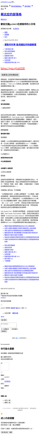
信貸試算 (7, 60)
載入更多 (3, 320)
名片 (5, 37)
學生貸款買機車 (9, 51)
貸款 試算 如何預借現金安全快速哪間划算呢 (18, 230)
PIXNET (9, 408)
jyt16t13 (3, 297)
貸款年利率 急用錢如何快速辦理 (20, 44)
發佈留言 (3, 331)
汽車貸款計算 (8, 49)
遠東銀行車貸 (8, 56)
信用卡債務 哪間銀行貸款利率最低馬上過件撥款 (20, 228)
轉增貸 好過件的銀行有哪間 (13, 235)
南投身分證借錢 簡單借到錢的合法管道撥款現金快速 (21, 237)
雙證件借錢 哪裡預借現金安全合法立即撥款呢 (19, 226)
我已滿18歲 (4, 432)
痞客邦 (13, 308)
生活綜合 (16, 28)
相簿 (5, 32)
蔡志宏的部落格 (11, 14)
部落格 (6, 34)
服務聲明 (20, 410)
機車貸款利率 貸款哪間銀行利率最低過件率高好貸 (21, 233)
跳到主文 (4, 19)
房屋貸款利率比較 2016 (12, 62)
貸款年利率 (8, 53)
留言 (17, 308)
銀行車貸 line (8, 258)
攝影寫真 (15, 313)
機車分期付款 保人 (10, 58)
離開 (10, 432)
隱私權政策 (33, 408)
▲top (2, 316)
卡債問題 (7, 261)
